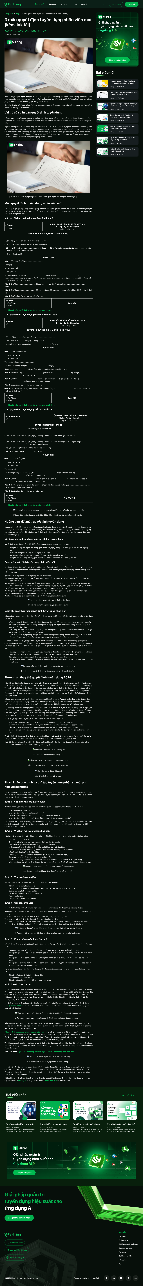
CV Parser (122, 1236)
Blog (17, 14)
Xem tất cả (127, 1095)
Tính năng (52, 4)
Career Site (24, 898)
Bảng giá (64, 4)
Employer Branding (125, 1248)
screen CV (29, 911)
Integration (122, 1260)
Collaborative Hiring (125, 1256)
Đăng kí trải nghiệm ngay (19, 1218)
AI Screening (123, 1240)
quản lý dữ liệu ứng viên (14, 1005)
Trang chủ (39, 4)
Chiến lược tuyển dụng (23, 31)
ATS (45, 911)
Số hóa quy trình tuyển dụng (128, 1244)
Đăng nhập (116, 4)
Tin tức (74, 4)
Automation (123, 1252)
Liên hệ (84, 4)
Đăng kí (132, 4)
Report (121, 1264)
